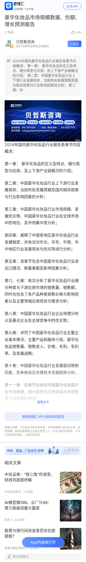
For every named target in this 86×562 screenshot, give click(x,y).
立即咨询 (71, 450)
